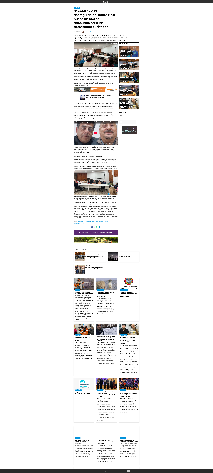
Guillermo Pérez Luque (89, 31)
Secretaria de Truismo (79, 223)
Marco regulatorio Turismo (102, 221)
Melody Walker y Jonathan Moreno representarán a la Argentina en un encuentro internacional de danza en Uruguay (127, 340)
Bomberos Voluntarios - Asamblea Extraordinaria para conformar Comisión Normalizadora (128, 294)
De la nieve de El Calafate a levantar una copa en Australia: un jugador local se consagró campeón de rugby (129, 394)
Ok (128, 471)
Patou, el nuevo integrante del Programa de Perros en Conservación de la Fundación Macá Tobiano (105, 294)
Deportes (122, 389)
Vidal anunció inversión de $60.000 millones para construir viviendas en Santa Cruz (126, 92)
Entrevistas (123, 335)
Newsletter (124, 112)
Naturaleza (101, 289)
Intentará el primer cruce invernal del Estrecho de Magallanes (82, 441)
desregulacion (81, 221)
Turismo (77, 7)
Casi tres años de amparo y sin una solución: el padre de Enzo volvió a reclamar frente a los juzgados (106, 338)
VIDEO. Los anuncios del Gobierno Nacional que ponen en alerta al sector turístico (98, 96)
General (100, 389)
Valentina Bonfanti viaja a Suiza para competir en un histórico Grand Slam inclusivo (126, 79)
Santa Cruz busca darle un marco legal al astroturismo (128, 255)
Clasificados (123, 289)
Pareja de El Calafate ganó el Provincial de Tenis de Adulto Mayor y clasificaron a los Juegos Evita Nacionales (126, 52)
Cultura (77, 289)
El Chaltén (78, 335)
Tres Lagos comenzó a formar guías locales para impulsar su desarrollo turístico (94, 256)
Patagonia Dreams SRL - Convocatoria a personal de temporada (82, 393)
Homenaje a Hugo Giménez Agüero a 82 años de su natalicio (84, 292)
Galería (113, 43)
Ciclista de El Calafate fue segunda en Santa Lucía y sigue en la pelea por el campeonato (129, 441)
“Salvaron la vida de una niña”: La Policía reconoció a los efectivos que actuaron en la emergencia (106, 441)
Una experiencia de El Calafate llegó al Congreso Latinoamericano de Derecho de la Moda (106, 394)
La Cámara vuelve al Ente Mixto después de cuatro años (94, 268)
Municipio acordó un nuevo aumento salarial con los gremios (82, 339)
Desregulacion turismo (90, 221)
